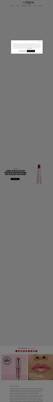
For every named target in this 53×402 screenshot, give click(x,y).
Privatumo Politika (29, 48)
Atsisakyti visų (40, 41)
